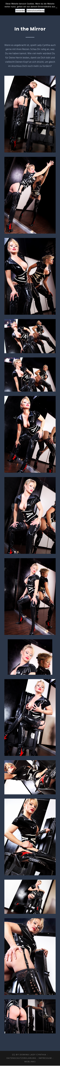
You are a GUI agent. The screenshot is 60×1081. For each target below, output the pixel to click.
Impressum (45, 1058)
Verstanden (20, 10)
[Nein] (56, 7)
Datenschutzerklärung (21, 1058)
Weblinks (30, 1061)
